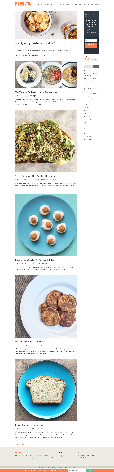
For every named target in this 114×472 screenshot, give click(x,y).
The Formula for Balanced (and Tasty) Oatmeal (37, 92)
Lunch (85, 125)
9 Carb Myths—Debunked (91, 93)
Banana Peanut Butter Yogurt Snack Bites (34, 260)
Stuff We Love (87, 136)
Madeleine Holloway (22, 47)
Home (40, 4)
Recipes (51, 96)
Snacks (54, 179)
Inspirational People (89, 122)
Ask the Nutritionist (40, 47)
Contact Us (86, 4)
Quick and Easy (44, 96)
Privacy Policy (71, 467)
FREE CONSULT (95, 4)
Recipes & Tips (77, 4)
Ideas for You (54, 47)
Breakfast (48, 47)
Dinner (85, 110)
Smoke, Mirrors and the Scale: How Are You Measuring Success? (90, 88)
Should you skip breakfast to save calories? (35, 43)
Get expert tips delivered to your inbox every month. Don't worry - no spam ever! (44, 470)
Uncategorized (88, 139)
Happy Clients (87, 116)
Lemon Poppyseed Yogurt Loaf (29, 425)
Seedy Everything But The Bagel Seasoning (35, 176)
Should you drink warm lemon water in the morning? (90, 81)
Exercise (86, 113)
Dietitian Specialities (57, 4)
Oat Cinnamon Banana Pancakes (30, 341)
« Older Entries (19, 444)
